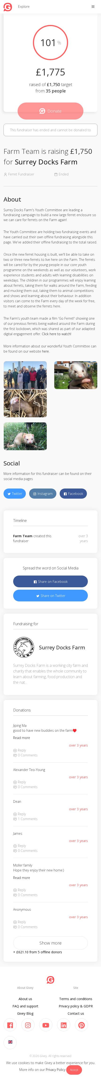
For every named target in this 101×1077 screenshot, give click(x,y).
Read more (21, 737)
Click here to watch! (56, 334)
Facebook (75, 493)
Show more (50, 943)
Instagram (45, 493)
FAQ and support (25, 1006)
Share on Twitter (52, 595)
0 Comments (27, 755)
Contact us (76, 1013)
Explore (24, 6)
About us (25, 999)
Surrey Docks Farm (46, 162)
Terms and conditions (75, 999)
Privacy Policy (55, 1069)
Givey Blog (25, 1013)
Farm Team (22, 536)
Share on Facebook (52, 581)
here (45, 351)
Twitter (16, 493)
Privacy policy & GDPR (76, 1006)
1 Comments (27, 819)
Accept (74, 1070)
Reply (21, 750)
